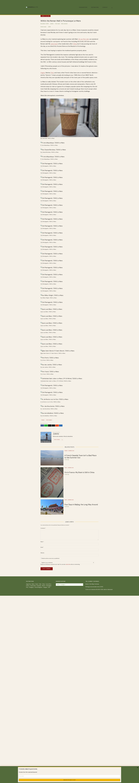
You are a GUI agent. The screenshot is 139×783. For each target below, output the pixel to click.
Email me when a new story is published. (50, 558)
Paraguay (31, 587)
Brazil (36, 584)
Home (86, 584)
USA (49, 587)
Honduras (38, 585)
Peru (27, 587)
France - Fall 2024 (45, 15)
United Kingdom (38, 587)
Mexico (44, 585)
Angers (43, 73)
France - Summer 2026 (69, 450)
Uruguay (45, 587)
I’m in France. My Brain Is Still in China (79, 472)
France (42, 420)
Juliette (52, 23)
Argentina (28, 584)
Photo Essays (49, 420)
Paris (52, 73)
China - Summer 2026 (69, 467)
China (75, 44)
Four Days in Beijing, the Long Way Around (81, 504)
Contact (105, 7)
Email (42, 547)
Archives (97, 584)
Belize (33, 584)
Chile (40, 584)
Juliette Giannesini (108, 589)
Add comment (64, 23)
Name (42, 541)
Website (42, 552)
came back (54, 44)
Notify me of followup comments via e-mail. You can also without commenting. (60, 564)
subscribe (68, 564)
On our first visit (83, 39)
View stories (57, 439)
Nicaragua (48, 585)
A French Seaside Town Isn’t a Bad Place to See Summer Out (80, 456)
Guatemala (33, 585)
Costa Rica (48, 584)
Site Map (91, 584)
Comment (43, 528)
